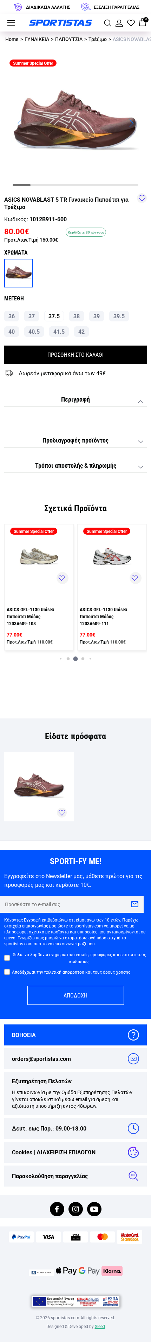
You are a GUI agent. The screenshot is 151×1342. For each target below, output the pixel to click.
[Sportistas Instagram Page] (75, 1210)
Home (12, 39)
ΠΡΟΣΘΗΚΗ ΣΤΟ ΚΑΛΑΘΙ (75, 354)
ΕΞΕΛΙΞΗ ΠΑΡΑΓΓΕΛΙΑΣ (116, 7)
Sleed (100, 1326)
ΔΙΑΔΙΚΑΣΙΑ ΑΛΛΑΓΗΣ (48, 7)
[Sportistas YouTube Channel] (94, 1210)
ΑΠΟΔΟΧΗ (75, 995)
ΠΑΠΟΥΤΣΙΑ (69, 39)
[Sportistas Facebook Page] (57, 1210)
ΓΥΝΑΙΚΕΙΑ (37, 39)
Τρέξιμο (97, 39)
